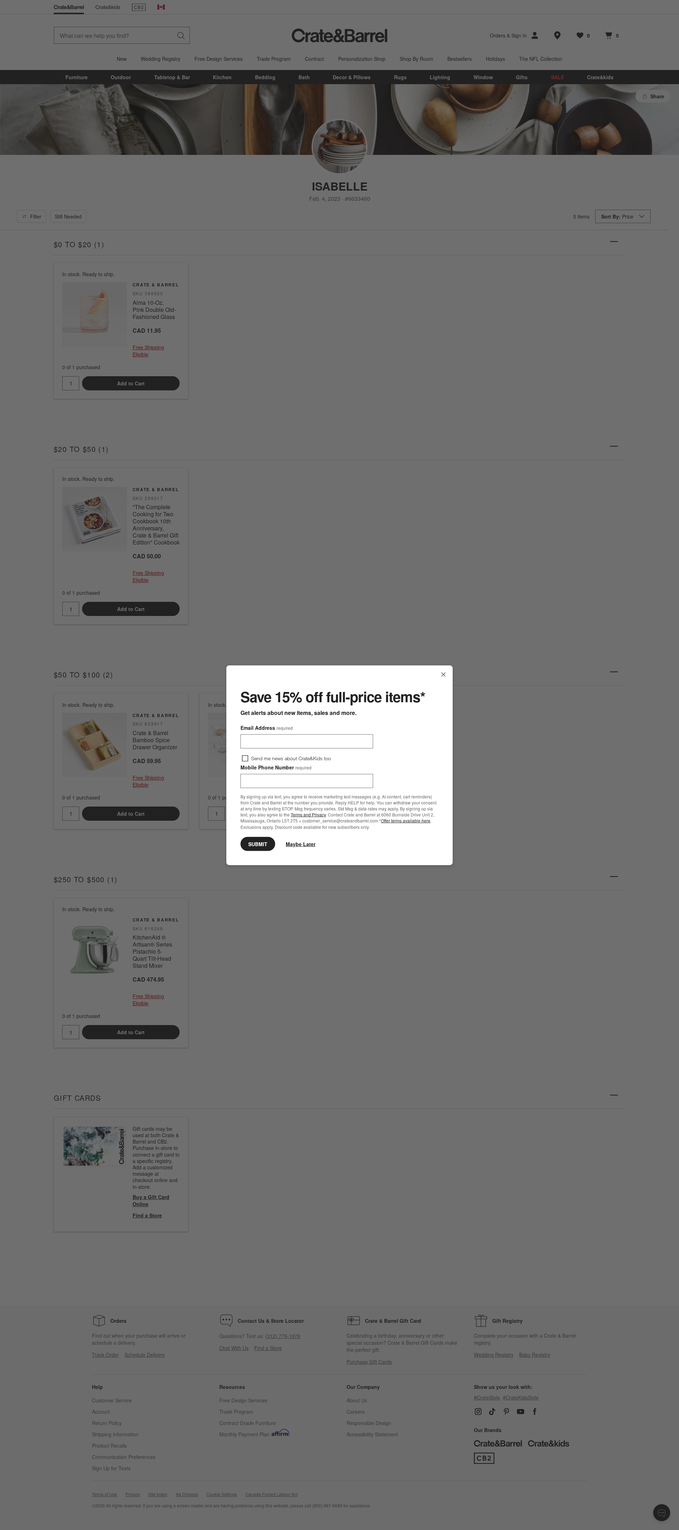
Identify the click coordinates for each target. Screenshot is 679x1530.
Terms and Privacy (308, 814)
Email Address (266, 727)
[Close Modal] (443, 674)
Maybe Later (300, 843)
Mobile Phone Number (276, 766)
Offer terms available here (405, 821)
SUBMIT (257, 843)
